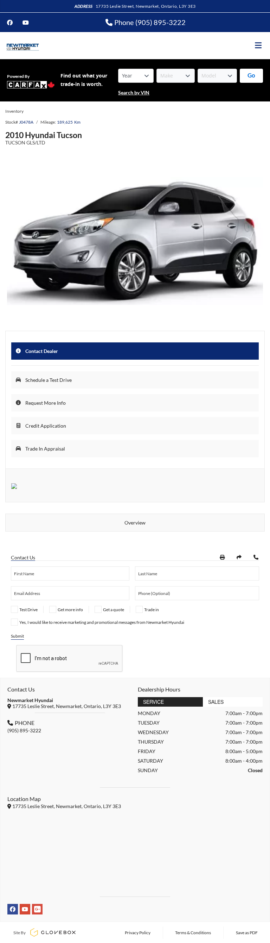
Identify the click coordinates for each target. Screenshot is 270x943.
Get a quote (113, 609)
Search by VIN (133, 92)
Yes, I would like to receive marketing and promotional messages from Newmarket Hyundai (101, 622)
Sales (216, 701)
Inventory (14, 111)
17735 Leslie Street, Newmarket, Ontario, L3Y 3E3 (146, 6)
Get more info (70, 609)
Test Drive (28, 609)
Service (153, 701)
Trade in (151, 609)
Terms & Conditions (193, 932)
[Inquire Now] (256, 557)
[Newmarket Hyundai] (22, 46)
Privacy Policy (137, 932)
